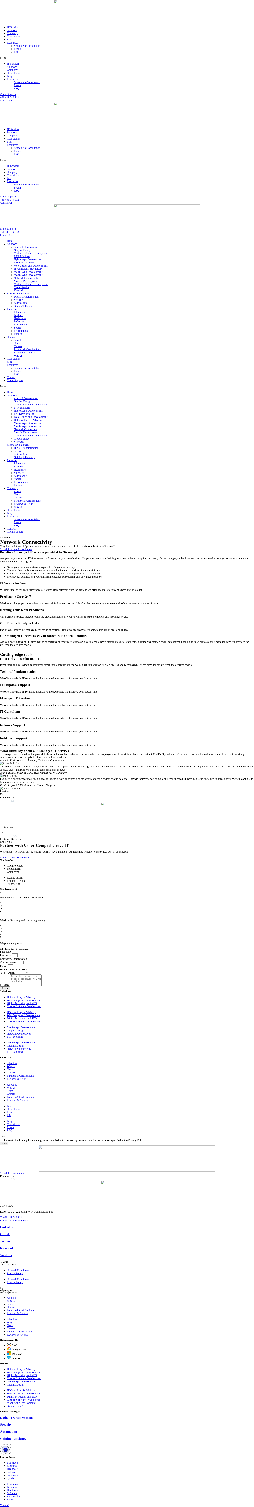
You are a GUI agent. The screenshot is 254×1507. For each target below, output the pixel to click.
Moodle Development (26, 281)
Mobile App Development (28, 271)
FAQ (16, 51)
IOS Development (24, 262)
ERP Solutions (22, 256)
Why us (18, 355)
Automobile (20, 324)
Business (18, 315)
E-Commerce (21, 330)
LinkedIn (6, 1227)
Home (10, 240)
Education (19, 312)
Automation (20, 302)
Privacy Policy (15, 1273)
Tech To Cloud (8, 1264)
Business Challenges (18, 293)
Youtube (6, 1255)
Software (19, 321)
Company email (9, 962)
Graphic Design (22, 250)
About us (12, 1063)
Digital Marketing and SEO (22, 1003)
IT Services (13, 27)
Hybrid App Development (28, 259)
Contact (11, 377)
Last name (6, 955)
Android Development (26, 247)
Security (18, 299)
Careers (18, 346)
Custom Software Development (31, 253)
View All (19, 290)
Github (5, 1234)
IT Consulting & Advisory (28, 268)
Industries (12, 309)
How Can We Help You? (13, 969)
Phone (4, 966)
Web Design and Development (30, 265)
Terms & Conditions (18, 1270)
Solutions (12, 30)
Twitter (5, 1241)
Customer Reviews (10, 839)
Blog (9, 39)
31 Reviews (6, 827)
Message (5, 984)
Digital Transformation (26, 296)
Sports (17, 327)
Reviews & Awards (24, 352)
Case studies (13, 36)
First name (6, 951)
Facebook (7, 1248)
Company (12, 33)
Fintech (18, 333)
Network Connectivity (26, 278)
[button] (127, 57)
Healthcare (20, 318)
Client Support (15, 380)
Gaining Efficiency (24, 305)
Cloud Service (21, 287)
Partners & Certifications (27, 349)
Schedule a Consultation (27, 45)
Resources (12, 42)
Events (17, 48)
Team (17, 343)
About (17, 340)
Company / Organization (14, 958)
